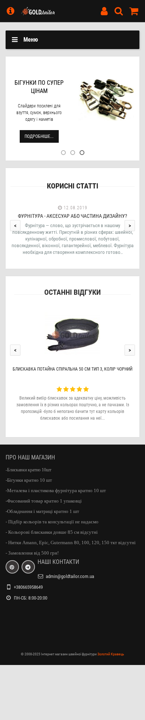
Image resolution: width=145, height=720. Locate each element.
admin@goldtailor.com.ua (70, 576)
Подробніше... (39, 136)
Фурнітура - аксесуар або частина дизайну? (72, 216)
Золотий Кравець (110, 654)
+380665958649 (28, 587)
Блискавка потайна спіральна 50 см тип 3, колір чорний (72, 369)
